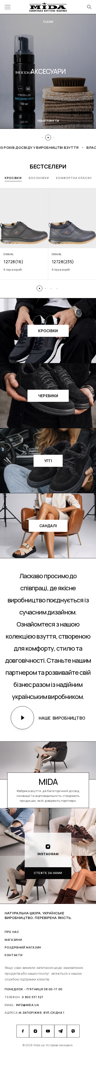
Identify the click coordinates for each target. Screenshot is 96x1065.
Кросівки (13, 178)
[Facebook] (23, 1031)
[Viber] (73, 1031)
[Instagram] (35, 1031)
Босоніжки (39, 178)
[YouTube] (48, 1031)
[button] (42, 137)
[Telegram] (60, 1031)
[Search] (89, 7)
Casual (8, 254)
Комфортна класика (75, 178)
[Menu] (7, 7)
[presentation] (24, 269)
